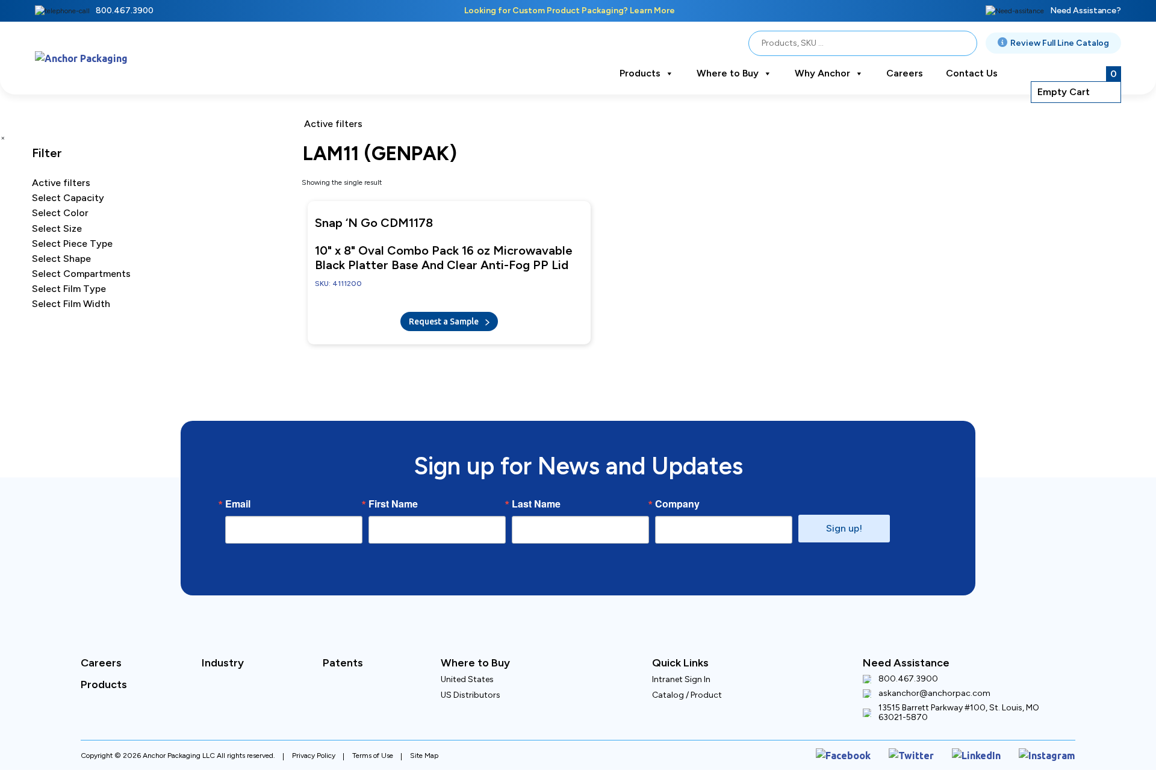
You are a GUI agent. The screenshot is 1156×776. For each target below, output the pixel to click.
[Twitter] (930, 747)
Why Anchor (822, 73)
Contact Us (972, 73)
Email (237, 498)
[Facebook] (871, 747)
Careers (904, 73)
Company (677, 498)
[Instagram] (1051, 747)
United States (467, 673)
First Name (393, 498)
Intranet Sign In (681, 673)
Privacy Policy (313, 747)
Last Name (536, 498)
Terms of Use (372, 747)
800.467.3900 (125, 10)
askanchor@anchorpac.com (934, 687)
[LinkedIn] (989, 747)
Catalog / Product (687, 689)
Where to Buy (728, 73)
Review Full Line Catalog (1059, 43)
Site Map (424, 747)
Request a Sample (444, 318)
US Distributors (470, 689)
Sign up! (844, 522)
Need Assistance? (1085, 10)
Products (640, 73)
